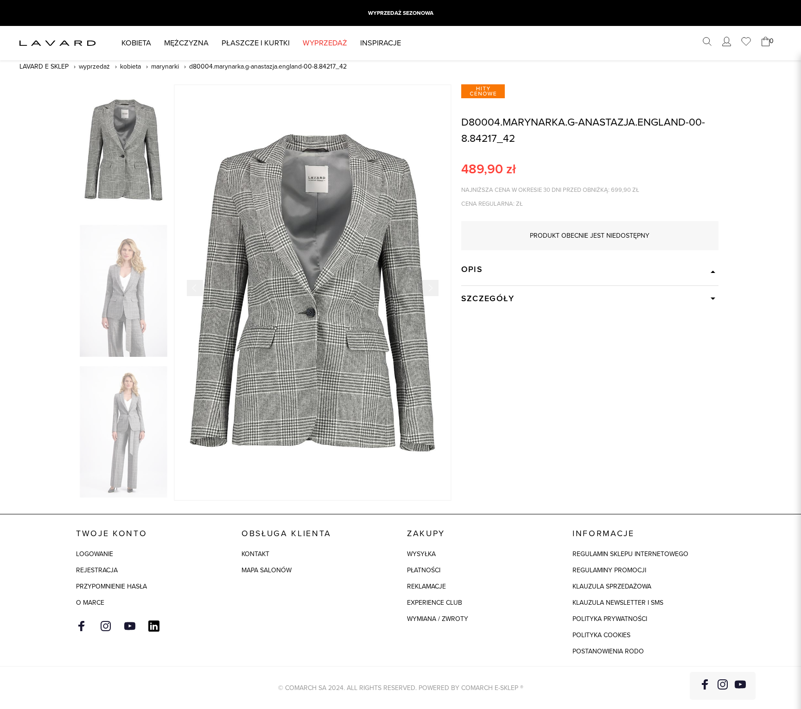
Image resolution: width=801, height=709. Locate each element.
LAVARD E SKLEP (44, 66)
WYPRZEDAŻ (325, 43)
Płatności (423, 570)
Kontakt (255, 554)
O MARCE (90, 603)
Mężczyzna (186, 43)
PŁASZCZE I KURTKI (256, 43)
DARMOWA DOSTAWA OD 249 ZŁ (400, 13)
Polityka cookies (601, 635)
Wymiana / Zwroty (437, 619)
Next (430, 288)
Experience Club (434, 603)
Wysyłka (421, 554)
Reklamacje (426, 586)
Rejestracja (97, 570)
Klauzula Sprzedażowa (611, 586)
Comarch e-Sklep (489, 688)
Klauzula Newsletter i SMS (617, 603)
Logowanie (94, 554)
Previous (195, 288)
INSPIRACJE (380, 43)
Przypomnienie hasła (111, 586)
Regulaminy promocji (609, 570)
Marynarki (165, 66)
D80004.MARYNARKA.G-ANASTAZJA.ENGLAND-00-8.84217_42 (268, 66)
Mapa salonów (267, 570)
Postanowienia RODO (608, 651)
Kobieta (136, 43)
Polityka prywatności (609, 619)
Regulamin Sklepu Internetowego (630, 554)
